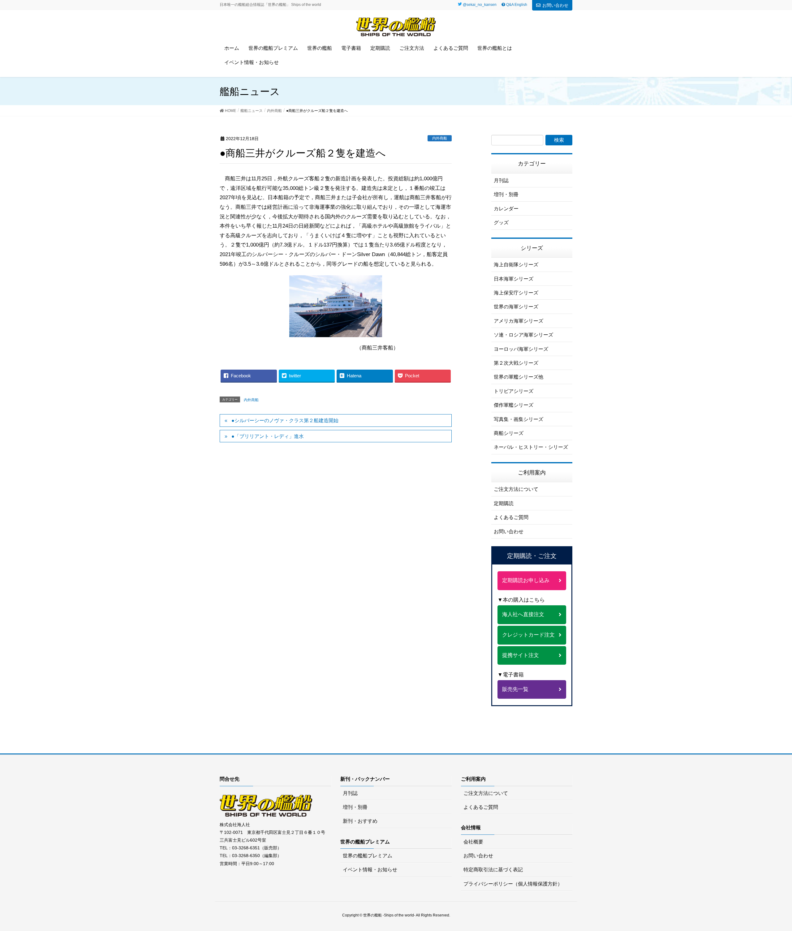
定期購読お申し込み (525, 580)
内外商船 (439, 138)
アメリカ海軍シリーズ (518, 321)
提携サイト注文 (520, 655)
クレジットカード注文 (528, 635)
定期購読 (504, 503)
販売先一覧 (515, 689)
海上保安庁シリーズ (516, 292)
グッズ (501, 222)
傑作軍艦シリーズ (513, 405)
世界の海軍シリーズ (516, 306)
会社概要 (473, 841)
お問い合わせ (555, 5)
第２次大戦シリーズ (516, 363)
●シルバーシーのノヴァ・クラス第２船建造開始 (284, 420)
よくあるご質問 (511, 517)
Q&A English (516, 4)
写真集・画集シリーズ (518, 419)
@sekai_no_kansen (480, 4)
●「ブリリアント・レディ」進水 (267, 436)
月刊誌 (501, 180)
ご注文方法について (516, 489)
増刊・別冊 (506, 194)
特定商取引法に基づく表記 (493, 869)
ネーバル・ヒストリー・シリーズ (531, 447)
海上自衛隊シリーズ (516, 264)
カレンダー (506, 208)
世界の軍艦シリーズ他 (518, 377)
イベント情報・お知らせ (370, 869)
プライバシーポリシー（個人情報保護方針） (512, 883)
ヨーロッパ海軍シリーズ (521, 349)
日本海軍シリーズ (513, 278)
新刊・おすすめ (360, 821)
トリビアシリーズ (513, 391)
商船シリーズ (508, 433)
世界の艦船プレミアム (367, 855)
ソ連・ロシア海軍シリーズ (523, 334)
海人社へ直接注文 (523, 614)
